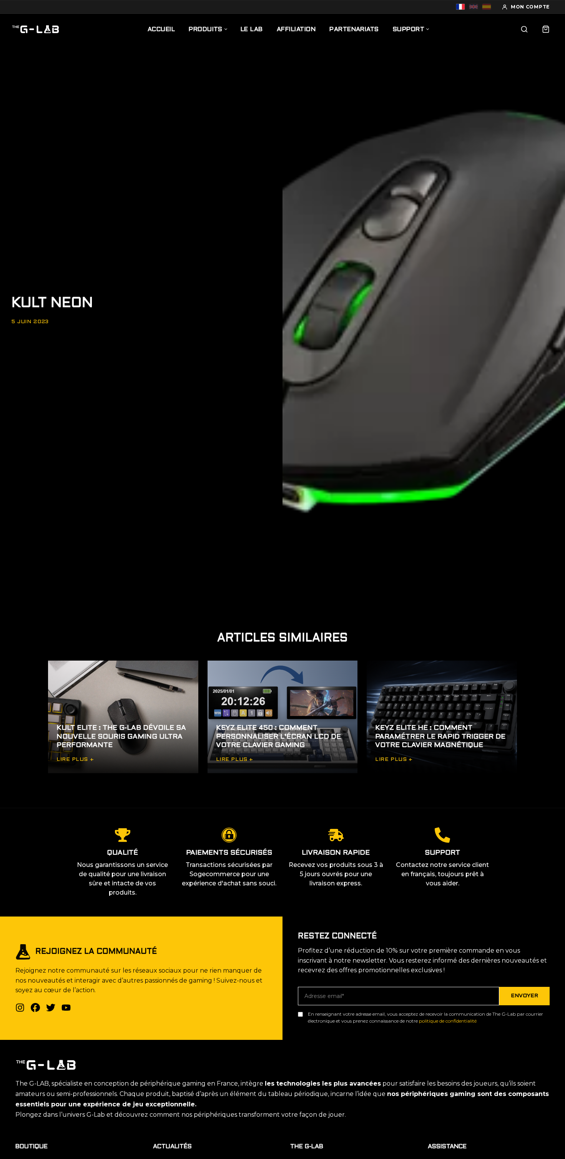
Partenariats (354, 29)
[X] (50, 1007)
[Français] (460, 7)
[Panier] (545, 29)
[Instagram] (20, 1007)
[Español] (486, 7)
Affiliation (296, 29)
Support (408, 29)
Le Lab (252, 29)
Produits (206, 29)
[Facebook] (35, 1007)
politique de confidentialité (448, 1021)
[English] (473, 7)
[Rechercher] (524, 29)
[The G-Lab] (36, 29)
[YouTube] (66, 1007)
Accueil (161, 29)
